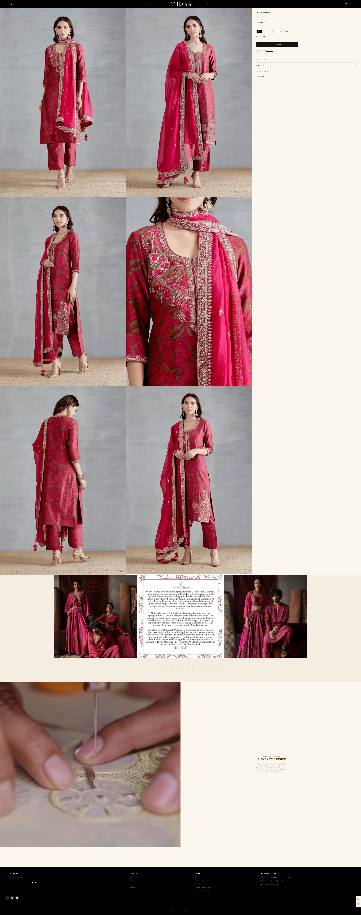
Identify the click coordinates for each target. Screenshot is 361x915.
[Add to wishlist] (351, 13)
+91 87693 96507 (286, 877)
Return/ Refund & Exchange (203, 890)
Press (131, 881)
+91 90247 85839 (275, 877)
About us (132, 877)
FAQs (196, 877)
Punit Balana (177, 910)
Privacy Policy (199, 881)
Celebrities (133, 887)
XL (281, 31)
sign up (34, 882)
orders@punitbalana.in (271, 884)
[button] (11, 4)
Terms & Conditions (201, 884)
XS (259, 31)
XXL (287, 31)
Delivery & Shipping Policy (203, 887)
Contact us (269, 51)
